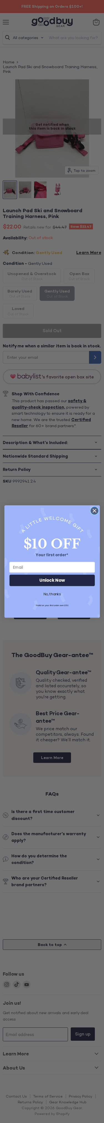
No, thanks (52, 594)
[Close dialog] (94, 510)
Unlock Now (52, 580)
